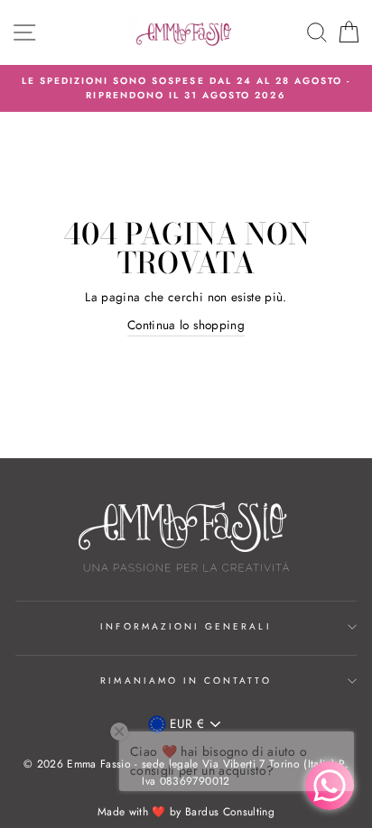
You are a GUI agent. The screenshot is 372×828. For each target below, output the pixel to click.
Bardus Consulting (229, 812)
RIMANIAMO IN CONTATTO (185, 680)
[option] (186, 89)
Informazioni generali (185, 626)
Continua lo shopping (186, 325)
